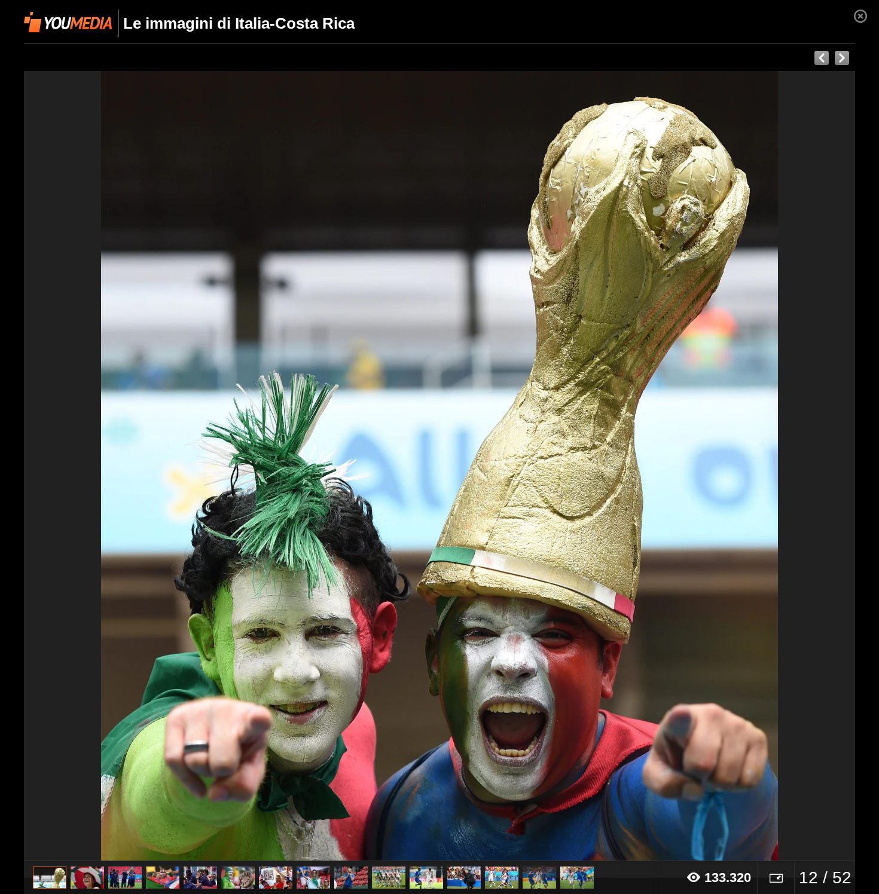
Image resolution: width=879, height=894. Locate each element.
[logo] (68, 22)
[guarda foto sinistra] (107, 466)
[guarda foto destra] (522, 466)
